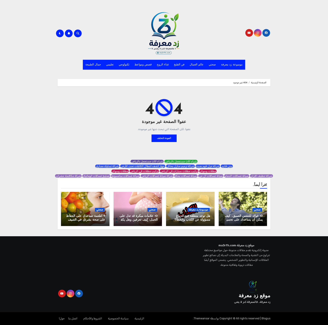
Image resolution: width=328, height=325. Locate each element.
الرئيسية (139, 318)
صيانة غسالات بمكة (185, 176)
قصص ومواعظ (143, 64)
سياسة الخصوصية (118, 318)
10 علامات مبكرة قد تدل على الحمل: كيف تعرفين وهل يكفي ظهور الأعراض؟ (138, 220)
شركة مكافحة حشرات (68, 176)
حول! (62, 318)
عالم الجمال (197, 64)
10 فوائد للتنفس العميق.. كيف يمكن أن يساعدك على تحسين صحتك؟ (243, 220)
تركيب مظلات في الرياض (144, 171)
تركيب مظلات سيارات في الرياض (179, 171)
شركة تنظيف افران (261, 176)
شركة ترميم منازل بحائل (180, 166)
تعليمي (110, 64)
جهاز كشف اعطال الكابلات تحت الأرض (142, 166)
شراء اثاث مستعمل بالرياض (180, 161)
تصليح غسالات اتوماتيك (96, 176)
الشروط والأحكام (92, 318)
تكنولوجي (124, 64)
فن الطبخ (179, 64)
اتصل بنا (72, 318)
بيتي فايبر (227, 166)
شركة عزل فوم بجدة (208, 166)
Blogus (266, 318)
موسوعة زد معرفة (232, 64)
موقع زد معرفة (254, 296)
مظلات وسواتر (208, 171)
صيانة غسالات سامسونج (125, 176)
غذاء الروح (163, 64)
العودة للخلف (164, 138)
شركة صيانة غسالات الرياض (157, 176)
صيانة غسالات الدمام (236, 176)
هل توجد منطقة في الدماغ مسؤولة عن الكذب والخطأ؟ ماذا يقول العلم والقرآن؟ (192, 220)
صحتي (212, 64)
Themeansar (202, 318)
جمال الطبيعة (93, 64)
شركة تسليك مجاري (107, 166)
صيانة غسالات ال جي (210, 176)
